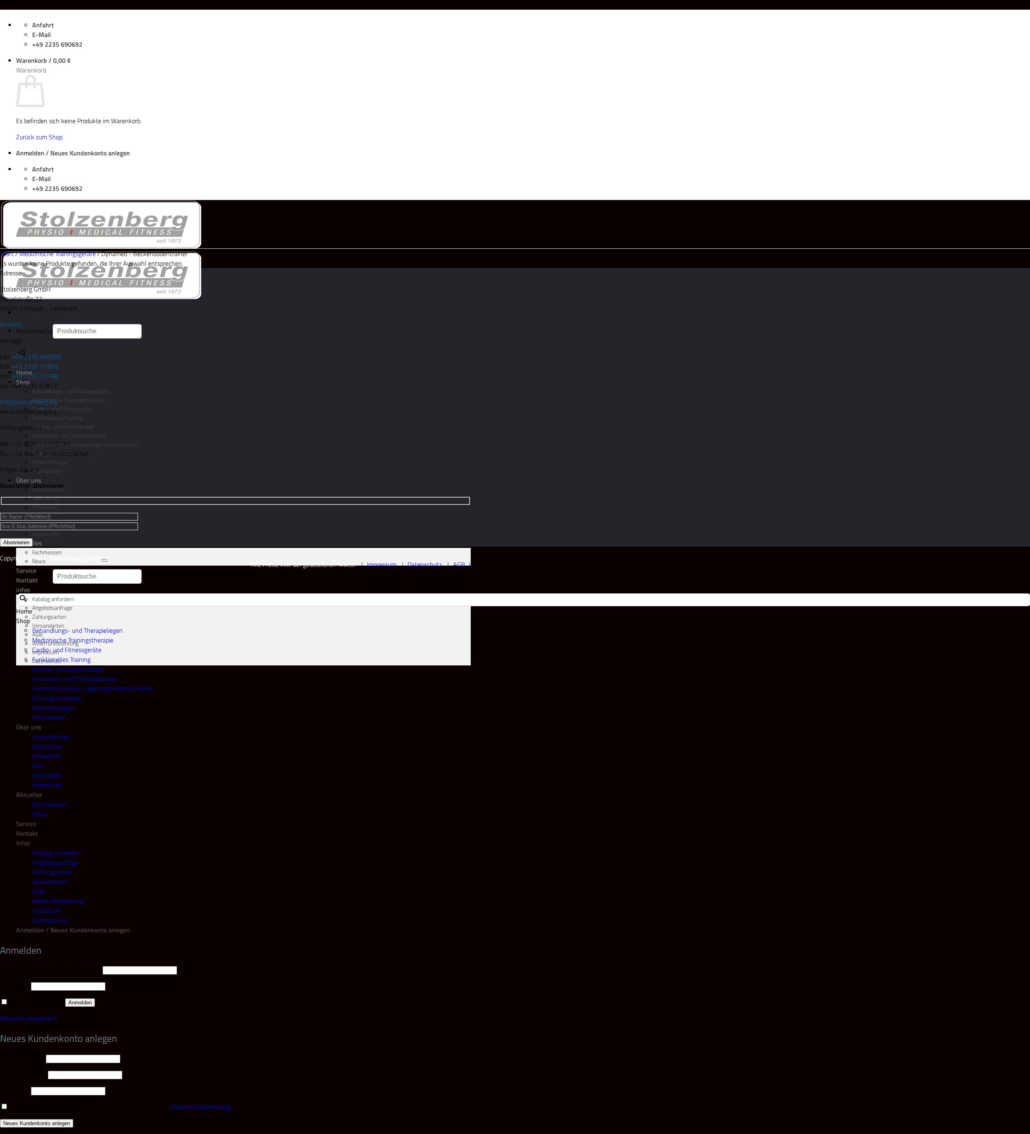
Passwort (14, 986)
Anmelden (80, 1003)
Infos (23, 590)
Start (7, 253)
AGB (459, 564)
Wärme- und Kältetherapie (63, 426)
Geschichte (45, 498)
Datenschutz (425, 564)
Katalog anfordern (53, 599)
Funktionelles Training (57, 417)
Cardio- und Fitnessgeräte (62, 409)
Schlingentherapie (56, 698)
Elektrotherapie (50, 462)
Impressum (381, 564)
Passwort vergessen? (28, 1018)
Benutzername (22, 1058)
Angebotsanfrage (52, 607)
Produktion (45, 507)
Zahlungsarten (49, 616)
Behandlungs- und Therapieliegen (70, 391)
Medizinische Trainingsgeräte (57, 253)
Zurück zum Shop (39, 137)
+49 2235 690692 (37, 356)
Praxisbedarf (47, 471)
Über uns (28, 480)
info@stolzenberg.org (29, 402)
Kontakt (27, 833)
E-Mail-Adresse (23, 1074)
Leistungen (47, 775)
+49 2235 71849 (35, 366)
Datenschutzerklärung (201, 1106)
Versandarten (50, 881)
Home (24, 611)
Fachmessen (47, 552)
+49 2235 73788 (35, 376)
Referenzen (45, 533)
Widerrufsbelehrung (58, 901)
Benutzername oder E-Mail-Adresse (50, 970)
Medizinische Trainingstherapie (68, 400)
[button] (43, 60)
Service (26, 570)
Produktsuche (34, 331)
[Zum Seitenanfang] (104, 560)
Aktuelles (29, 794)
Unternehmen (51, 737)
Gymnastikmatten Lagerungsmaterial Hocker (85, 444)
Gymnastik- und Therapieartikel (69, 435)
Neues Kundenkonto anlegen (36, 1123)
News (39, 561)
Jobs (37, 765)
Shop (23, 621)
